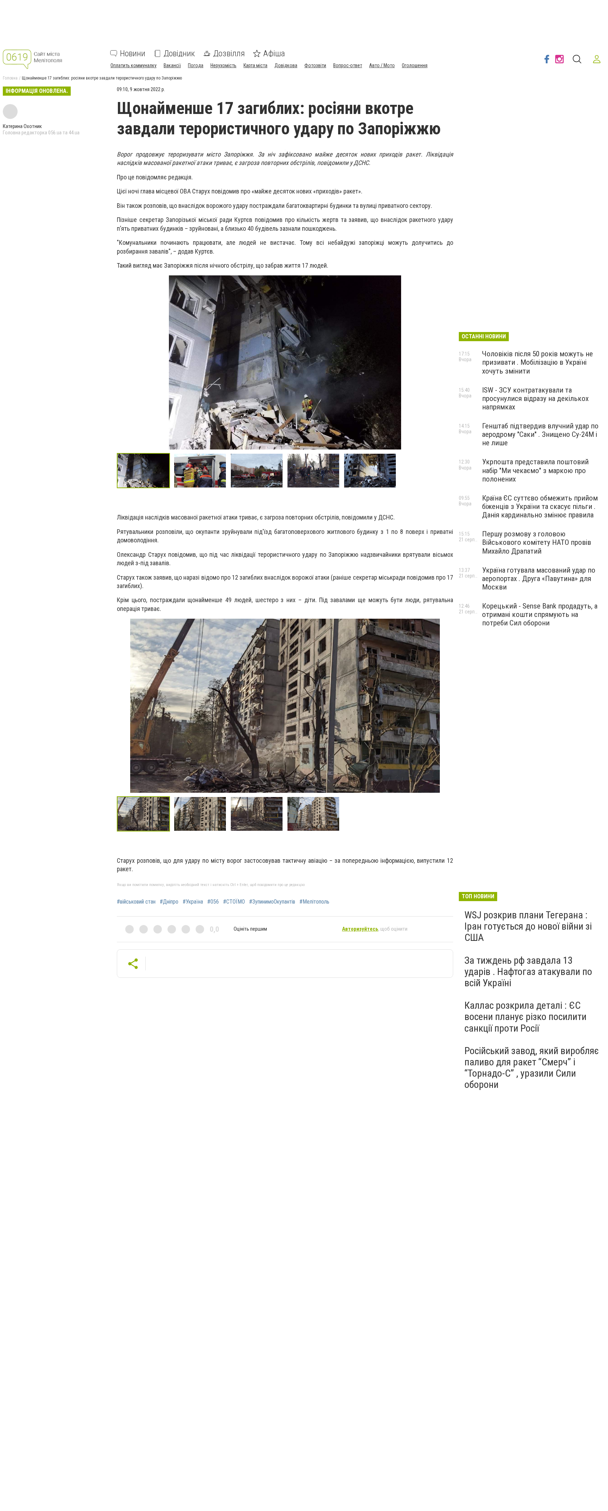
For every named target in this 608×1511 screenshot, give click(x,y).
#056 (213, 902)
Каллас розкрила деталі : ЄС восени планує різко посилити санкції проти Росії (525, 1017)
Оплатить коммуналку (133, 65)
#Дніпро (169, 902)
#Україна (193, 902)
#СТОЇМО (234, 902)
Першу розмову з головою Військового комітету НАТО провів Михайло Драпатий (536, 542)
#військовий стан (136, 902)
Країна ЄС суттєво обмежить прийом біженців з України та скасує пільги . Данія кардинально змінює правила (540, 506)
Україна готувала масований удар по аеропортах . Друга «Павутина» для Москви (538, 578)
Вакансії (172, 65)
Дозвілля (229, 53)
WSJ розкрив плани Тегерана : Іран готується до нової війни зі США (528, 926)
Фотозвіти (315, 65)
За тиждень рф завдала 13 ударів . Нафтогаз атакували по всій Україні (528, 972)
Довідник (179, 53)
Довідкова (285, 65)
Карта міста (255, 65)
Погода (195, 65)
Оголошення (415, 65)
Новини (132, 53)
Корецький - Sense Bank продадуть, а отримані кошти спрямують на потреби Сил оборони (539, 614)
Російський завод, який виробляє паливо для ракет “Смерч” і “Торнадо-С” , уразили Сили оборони (531, 1068)
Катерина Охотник (22, 126)
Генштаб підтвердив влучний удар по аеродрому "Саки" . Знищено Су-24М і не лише (540, 434)
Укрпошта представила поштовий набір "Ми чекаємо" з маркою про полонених (535, 470)
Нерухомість (223, 65)
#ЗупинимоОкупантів (272, 902)
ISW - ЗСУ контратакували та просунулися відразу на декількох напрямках (535, 398)
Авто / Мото (382, 65)
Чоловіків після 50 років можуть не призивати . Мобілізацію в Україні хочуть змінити (537, 362)
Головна (10, 78)
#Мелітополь (314, 902)
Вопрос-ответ (347, 65)
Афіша (274, 53)
